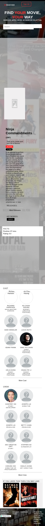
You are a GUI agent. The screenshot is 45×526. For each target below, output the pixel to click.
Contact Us (4, 512)
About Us (4, 510)
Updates (3, 514)
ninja (10, 219)
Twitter (14, 514)
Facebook (24, 512)
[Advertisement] (22, 62)
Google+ (15, 512)
